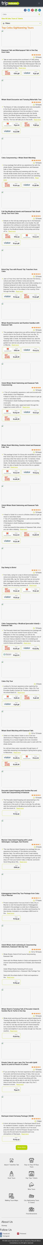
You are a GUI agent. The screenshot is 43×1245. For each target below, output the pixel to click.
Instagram (6, 1236)
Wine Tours (31, 1189)
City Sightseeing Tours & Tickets (31, 1201)
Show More (21, 1147)
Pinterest (23, 1233)
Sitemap (4, 1225)
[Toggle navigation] (39, 3)
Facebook (6, 1233)
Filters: (7, 23)
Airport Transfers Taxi (11, 1165)
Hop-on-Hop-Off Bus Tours (31, 1166)
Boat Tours (11, 1178)
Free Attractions (31, 1214)
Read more (22, 68)
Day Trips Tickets (31, 1178)
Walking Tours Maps (11, 1200)
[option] (11, 73)
